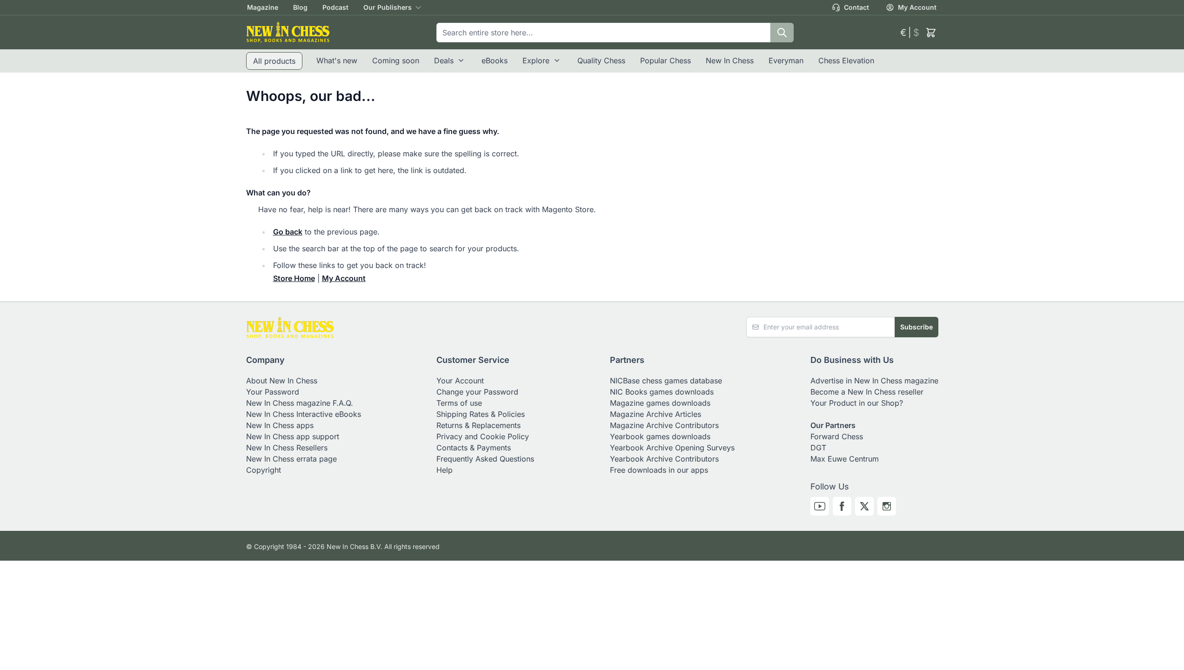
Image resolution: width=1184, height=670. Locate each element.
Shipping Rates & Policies (480, 414)
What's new (336, 60)
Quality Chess (601, 60)
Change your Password (477, 391)
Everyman (786, 60)
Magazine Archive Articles (655, 414)
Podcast (335, 7)
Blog (300, 7)
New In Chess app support (292, 436)
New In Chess (730, 60)
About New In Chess (281, 380)
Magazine (262, 7)
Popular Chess (665, 60)
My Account (917, 7)
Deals (444, 60)
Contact (856, 7)
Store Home (294, 278)
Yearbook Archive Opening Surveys (672, 447)
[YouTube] (819, 506)
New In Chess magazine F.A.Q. (299, 403)
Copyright (263, 470)
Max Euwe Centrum (844, 458)
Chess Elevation (846, 60)
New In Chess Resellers (287, 447)
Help (444, 470)
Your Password (272, 391)
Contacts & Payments (473, 447)
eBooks (495, 60)
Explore (535, 60)
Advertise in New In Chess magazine (874, 380)
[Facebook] (842, 506)
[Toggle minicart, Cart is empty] (930, 32)
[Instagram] (886, 506)
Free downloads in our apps (659, 470)
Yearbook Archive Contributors (664, 458)
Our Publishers (387, 7)
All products (274, 61)
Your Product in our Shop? (856, 403)
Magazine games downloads (660, 403)
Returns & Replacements (478, 425)
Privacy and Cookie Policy (482, 436)
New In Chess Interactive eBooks (303, 414)
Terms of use (459, 403)
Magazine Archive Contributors (664, 425)
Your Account (460, 380)
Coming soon (395, 60)
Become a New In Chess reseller (866, 391)
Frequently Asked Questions (485, 458)
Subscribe (916, 327)
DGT (818, 447)
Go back (287, 231)
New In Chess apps (280, 425)
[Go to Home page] (288, 32)
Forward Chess (836, 436)
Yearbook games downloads (660, 436)
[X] (864, 506)
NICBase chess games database (666, 380)
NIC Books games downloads (662, 391)
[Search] (782, 32)
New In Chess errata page (291, 458)
